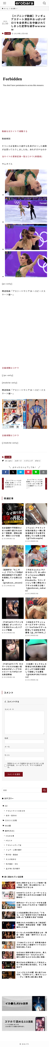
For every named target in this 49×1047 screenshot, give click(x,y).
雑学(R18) (9, 831)
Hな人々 (9, 840)
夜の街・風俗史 (12, 854)
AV (6, 806)
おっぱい (8, 461)
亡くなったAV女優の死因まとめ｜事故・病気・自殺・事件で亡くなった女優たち (31, 934)
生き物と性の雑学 (13, 868)
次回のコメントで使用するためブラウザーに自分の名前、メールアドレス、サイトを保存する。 (25, 765)
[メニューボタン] (4, 3)
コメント (9, 709)
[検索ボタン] (44, 3)
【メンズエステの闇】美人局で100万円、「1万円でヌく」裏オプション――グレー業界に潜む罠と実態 (31, 974)
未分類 (7, 33)
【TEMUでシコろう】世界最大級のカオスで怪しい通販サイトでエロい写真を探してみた (31, 944)
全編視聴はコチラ (10, 367)
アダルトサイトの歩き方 (15, 811)
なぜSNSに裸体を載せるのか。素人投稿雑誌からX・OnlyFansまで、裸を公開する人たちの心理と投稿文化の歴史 (31, 954)
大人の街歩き (11, 859)
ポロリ (37, 461)
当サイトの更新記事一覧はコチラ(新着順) (22, 156)
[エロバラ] (24, 3)
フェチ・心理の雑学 (14, 850)
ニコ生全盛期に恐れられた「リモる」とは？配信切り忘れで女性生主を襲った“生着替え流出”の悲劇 (31, 914)
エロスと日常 (11, 820)
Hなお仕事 (10, 836)
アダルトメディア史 (13, 845)
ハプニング (28, 461)
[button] (5, 472)
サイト (7, 755)
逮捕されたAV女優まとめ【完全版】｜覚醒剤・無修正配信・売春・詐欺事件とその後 (31, 924)
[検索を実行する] (44, 790)
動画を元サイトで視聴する (15, 131)
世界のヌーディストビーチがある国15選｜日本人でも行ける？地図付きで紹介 (31, 905)
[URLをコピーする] (43, 472)
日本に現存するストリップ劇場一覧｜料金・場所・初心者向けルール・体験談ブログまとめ (31, 885)
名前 (6, 738)
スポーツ (18, 461)
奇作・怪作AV (11, 815)
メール (7, 746)
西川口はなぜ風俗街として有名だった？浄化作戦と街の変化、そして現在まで (31, 964)
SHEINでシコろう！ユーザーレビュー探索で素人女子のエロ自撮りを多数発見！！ (31, 895)
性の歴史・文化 (12, 864)
